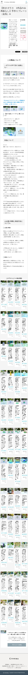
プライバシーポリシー (20, 666)
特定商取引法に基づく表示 (16, 664)
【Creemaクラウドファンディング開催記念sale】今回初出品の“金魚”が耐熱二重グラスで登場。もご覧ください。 (14, 102)
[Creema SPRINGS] (9, 2)
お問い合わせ (18, 667)
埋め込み (25, 51)
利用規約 (7, 664)
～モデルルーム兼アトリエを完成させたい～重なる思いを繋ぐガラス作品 (17, 633)
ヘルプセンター (10, 667)
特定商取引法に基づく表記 (8, 666)
